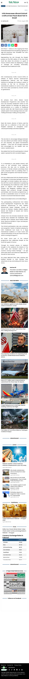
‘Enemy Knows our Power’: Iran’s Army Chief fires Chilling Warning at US (13, 329)
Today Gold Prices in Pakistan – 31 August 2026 (14, 519)
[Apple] (22, 669)
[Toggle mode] (25, 2)
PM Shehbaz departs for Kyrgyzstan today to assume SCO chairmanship (17, 494)
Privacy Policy (17, 665)
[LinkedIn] (5, 45)
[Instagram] (9, 669)
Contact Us (10, 665)
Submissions (11, 667)
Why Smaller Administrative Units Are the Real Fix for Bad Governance (17, 472)
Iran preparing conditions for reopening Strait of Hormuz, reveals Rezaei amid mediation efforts (14, 355)
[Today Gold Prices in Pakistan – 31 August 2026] (14, 510)
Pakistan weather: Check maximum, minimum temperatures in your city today (14, 464)
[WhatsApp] (12, 45)
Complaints (4, 667)
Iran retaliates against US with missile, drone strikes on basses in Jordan (13, 305)
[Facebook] (2, 45)
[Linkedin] (16, 669)
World (26, 10)
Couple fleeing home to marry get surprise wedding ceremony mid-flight (13, 406)
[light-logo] (14, 2)
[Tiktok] (11, 669)
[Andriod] (19, 669)
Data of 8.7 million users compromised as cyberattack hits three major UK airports (13, 381)
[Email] (16, 45)
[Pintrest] (14, 669)
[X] (9, 45)
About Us (3, 665)
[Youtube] (6, 669)
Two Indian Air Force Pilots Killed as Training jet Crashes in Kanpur (14, 431)
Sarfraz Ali (5, 21)
